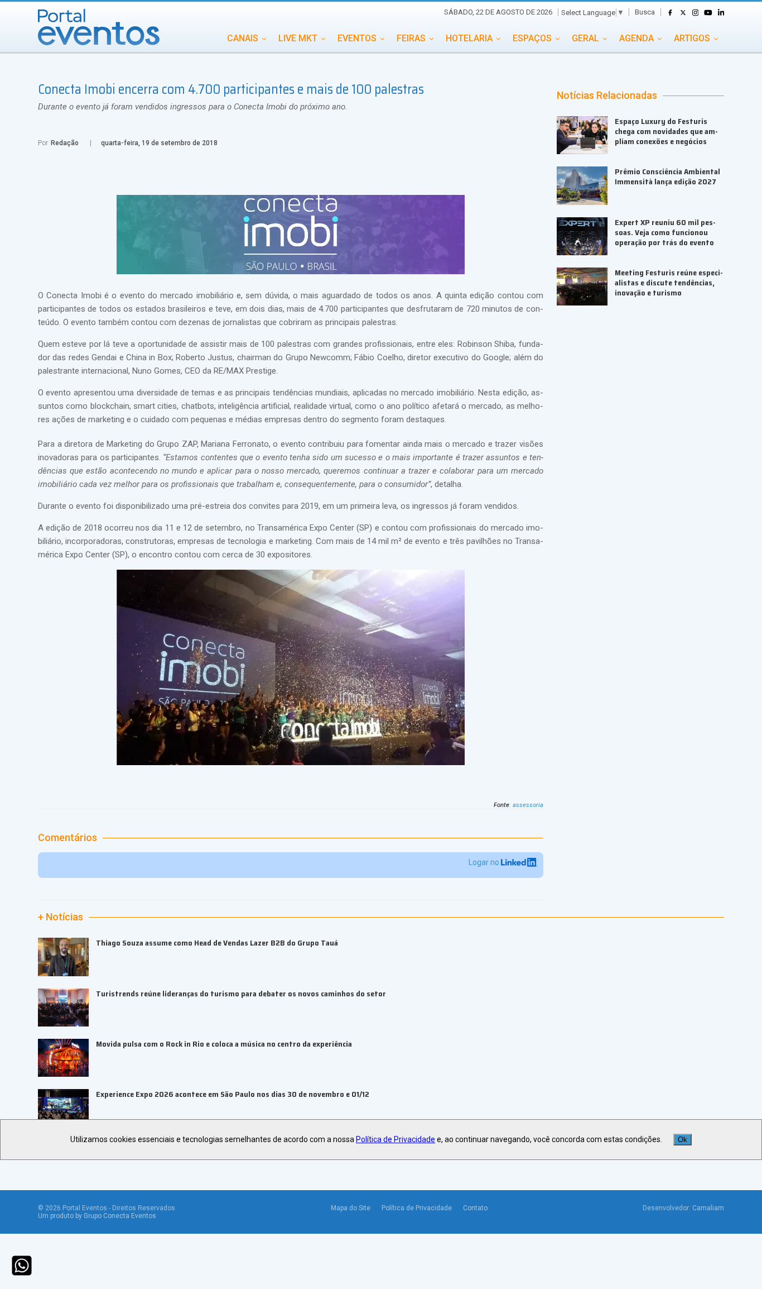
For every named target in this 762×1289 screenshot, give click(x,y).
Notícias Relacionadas (607, 95)
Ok (682, 1139)
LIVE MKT (297, 38)
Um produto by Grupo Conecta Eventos (97, 1216)
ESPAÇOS (532, 38)
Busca (645, 12)
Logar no (485, 862)
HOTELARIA (469, 38)
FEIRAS (411, 38)
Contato (475, 1208)
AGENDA (636, 38)
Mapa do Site (350, 1208)
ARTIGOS (692, 38)
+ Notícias (60, 917)
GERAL (585, 38)
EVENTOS (357, 38)
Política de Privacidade (417, 1208)
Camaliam (708, 1208)
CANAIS (242, 38)
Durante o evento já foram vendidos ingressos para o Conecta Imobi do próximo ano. (193, 107)
